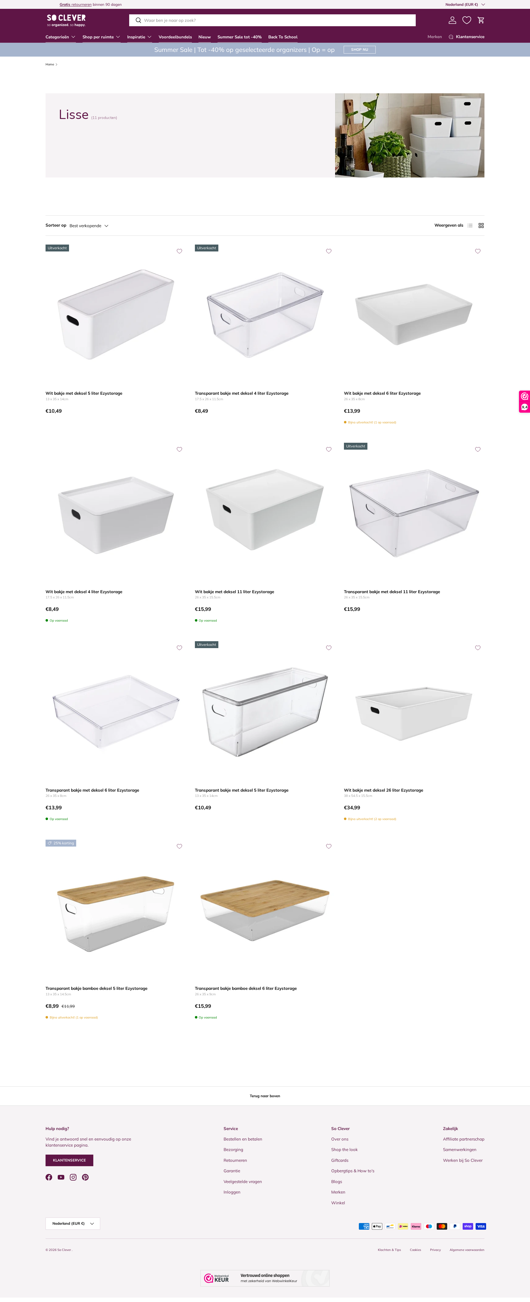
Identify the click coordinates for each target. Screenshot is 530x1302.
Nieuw (204, 37)
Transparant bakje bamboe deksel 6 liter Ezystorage (246, 988)
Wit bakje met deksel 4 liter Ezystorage (84, 591)
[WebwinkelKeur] (265, 1278)
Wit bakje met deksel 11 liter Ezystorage (234, 591)
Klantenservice (69, 1160)
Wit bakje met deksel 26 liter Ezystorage (383, 790)
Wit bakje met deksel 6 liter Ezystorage (382, 393)
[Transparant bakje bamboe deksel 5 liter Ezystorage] (116, 910)
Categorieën (57, 37)
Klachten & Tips (389, 1250)
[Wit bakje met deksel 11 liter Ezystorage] (265, 513)
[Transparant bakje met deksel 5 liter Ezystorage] (265, 711)
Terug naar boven (265, 1096)
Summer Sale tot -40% (240, 37)
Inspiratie (136, 37)
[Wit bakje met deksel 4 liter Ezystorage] (116, 513)
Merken (435, 36)
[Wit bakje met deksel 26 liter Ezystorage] (414, 711)
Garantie (232, 1170)
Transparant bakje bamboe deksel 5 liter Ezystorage (96, 988)
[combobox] (272, 20)
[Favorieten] (467, 20)
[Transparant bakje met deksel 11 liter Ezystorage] (414, 513)
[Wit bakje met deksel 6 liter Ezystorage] (414, 315)
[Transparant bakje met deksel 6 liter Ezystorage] (116, 711)
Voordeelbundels (175, 37)
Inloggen (232, 1192)
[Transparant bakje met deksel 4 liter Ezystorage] (265, 315)
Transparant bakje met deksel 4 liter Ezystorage (241, 393)
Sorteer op (56, 225)
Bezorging (233, 1149)
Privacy (435, 1250)
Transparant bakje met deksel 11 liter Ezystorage (392, 591)
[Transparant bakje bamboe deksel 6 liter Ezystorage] (265, 910)
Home (50, 64)
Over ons (339, 1139)
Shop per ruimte (98, 37)
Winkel (338, 1202)
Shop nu (359, 49)
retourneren (62, 4)
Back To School (283, 37)
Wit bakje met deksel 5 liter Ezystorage (84, 393)
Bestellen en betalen (243, 1139)
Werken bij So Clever (463, 1160)
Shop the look (344, 1149)
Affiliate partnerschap (463, 1139)
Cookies (415, 1250)
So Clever (64, 1250)
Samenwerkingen (459, 1149)
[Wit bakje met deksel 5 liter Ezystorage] (116, 315)
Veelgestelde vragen (243, 1181)
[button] (481, 20)
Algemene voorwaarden (467, 1250)
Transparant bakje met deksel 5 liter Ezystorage (241, 790)
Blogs (336, 1181)
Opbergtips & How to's (352, 1170)
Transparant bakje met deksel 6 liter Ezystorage (92, 790)
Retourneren (235, 1160)
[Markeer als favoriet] (179, 251)
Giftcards (339, 1160)
